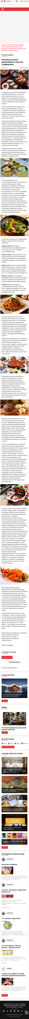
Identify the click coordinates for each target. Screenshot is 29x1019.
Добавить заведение (20, 1004)
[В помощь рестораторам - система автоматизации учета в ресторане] (14, 812)
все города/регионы (8, 747)
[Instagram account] (7, 1011)
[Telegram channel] (18, 1011)
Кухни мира (10, 645)
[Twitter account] (11, 1011)
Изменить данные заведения (11, 1005)
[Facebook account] (3, 1011)
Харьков (25, 743)
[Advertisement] (14, 26)
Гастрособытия (11, 4)
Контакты (20, 1007)
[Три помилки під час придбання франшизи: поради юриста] (14, 697)
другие (4, 700)
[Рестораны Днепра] (2, 744)
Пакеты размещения (11, 1007)
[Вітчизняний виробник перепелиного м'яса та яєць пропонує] (14, 792)
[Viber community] (22, 1011)
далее (4, 847)
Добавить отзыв (7, 657)
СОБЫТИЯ (3, 4)
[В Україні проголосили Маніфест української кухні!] (14, 830)
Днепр (5, 743)
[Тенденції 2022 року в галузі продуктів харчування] (14, 844)
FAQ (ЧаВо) (22, 1005)
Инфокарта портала (9, 1004)
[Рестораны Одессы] (15, 744)
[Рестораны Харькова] (22, 744)
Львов (11, 743)
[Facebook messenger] (14, 1011)
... (17, 879)
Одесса (18, 743)
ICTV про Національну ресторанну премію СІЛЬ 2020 (14, 729)
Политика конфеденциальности (14, 1014)
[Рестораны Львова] (9, 744)
